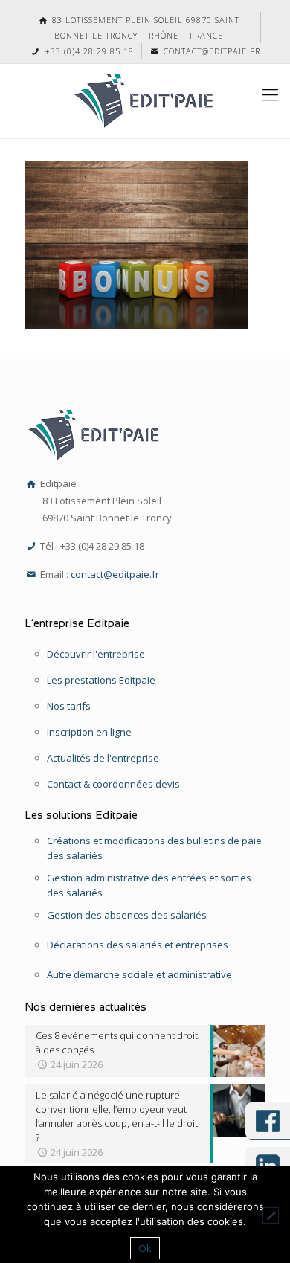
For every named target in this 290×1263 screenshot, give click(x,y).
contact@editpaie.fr (210, 51)
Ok (145, 1248)
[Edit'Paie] (145, 101)
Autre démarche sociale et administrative (139, 974)
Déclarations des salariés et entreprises (137, 944)
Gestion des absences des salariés (127, 915)
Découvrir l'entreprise (96, 654)
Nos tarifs (69, 706)
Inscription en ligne (89, 732)
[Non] (270, 1215)
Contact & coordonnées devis (113, 784)
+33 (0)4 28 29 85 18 (87, 51)
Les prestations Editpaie (101, 680)
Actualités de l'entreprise (103, 758)
